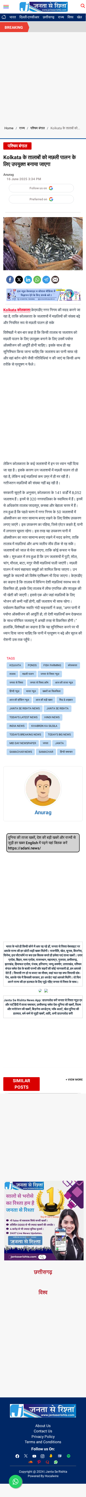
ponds (32, 665)
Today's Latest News (23, 717)
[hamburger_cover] (6, 5)
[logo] (43, 6)
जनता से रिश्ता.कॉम (39, 682)
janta (59, 743)
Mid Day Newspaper (22, 743)
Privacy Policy (43, 1436)
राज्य (61, 17)
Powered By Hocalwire (43, 1476)
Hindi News (52, 717)
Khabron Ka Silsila (44, 725)
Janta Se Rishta (58, 708)
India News (16, 725)
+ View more (74, 1079)
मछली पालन (28, 673)
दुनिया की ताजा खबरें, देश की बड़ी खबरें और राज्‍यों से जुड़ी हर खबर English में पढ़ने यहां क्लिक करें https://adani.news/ (42, 843)
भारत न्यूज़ (31, 691)
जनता (45, 743)
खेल (79, 17)
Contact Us (43, 1431)
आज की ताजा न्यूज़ (64, 682)
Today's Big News (59, 734)
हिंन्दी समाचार (66, 751)
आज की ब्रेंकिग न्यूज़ (19, 699)
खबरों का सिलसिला (52, 691)
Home (8, 128)
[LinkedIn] (28, 278)
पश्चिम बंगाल (37, 128)
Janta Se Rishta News (24, 708)
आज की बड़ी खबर (44, 699)
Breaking (14, 27)
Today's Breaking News (25, 734)
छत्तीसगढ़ (48, 17)
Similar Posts (21, 1084)
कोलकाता (23, 310)
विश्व (70, 17)
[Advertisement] (43, 77)
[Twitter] (19, 278)
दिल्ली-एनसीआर (29, 17)
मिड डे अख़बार (66, 699)
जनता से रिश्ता (16, 682)
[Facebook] (10, 278)
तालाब (12, 673)
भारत (12, 17)
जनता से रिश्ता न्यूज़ (50, 673)
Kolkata (9, 310)
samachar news (20, 751)
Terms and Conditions (43, 1442)
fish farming (52, 665)
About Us (43, 1426)
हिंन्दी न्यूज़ (14, 691)
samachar (46, 751)
